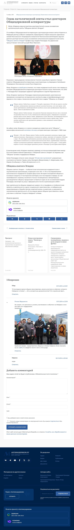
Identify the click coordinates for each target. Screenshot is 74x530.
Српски (21, 475)
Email (8, 404)
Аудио (42, 455)
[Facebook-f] (19, 460)
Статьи (36, 3)
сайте (21, 347)
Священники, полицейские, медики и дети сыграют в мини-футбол (59, 241)
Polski (20, 478)
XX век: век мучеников (43, 158)
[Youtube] (69, 3)
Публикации (59, 458)
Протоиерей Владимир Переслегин (47, 480)
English (6, 478)
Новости (13, 9)
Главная (6, 9)
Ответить (15, 294)
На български (8, 475)
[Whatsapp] (29, 460)
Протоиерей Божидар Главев (62, 476)
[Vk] (62, 3)
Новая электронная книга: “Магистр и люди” (35, 240)
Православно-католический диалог (50, 14)
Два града (43, 461)
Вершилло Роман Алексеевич (45, 476)
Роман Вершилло (21, 301)
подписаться (54, 421)
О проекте (24, 3)
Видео (31, 3)
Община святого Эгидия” (16, 41)
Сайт (7, 411)
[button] (12, 218)
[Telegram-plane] (65, 3)
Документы (43, 464)
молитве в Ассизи (30, 130)
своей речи (23, 87)
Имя (8, 397)
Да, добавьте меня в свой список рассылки (21, 418)
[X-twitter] (24, 460)
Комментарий (11, 377)
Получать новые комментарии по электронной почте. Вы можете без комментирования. (34, 421)
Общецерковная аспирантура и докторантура (28, 14)
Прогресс (8, 238)
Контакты (42, 3)
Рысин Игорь (60, 479)
